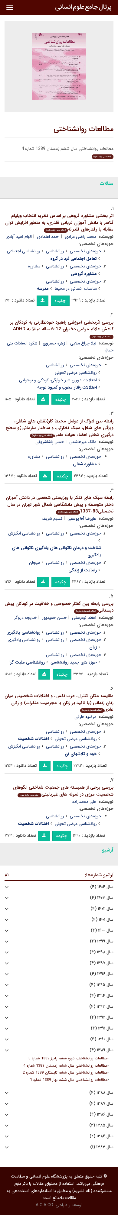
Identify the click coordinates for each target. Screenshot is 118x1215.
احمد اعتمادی (48, 236)
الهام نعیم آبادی (18, 236)
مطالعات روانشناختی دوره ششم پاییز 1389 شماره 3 (67, 1058)
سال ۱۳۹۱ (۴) (102, 1028)
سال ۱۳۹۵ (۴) (101, 985)
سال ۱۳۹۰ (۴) (101, 1039)
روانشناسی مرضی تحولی (76, 372)
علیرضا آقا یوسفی (81, 518)
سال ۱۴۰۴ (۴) (101, 887)
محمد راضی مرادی (80, 236)
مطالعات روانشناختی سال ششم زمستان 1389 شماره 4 (65, 1066)
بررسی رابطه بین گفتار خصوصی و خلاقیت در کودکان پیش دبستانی (59, 607)
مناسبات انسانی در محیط (75, 288)
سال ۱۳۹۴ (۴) (101, 996)
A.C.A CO (44, 1205)
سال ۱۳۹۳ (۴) (101, 1006)
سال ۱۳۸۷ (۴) (101, 1103)
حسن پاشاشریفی (49, 441)
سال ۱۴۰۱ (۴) (102, 919)
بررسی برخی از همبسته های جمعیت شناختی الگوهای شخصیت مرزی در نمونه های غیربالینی (63, 791)
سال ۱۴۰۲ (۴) (101, 909)
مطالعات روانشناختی (83, 129)
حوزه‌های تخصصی (85, 251)
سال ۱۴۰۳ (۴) (101, 898)
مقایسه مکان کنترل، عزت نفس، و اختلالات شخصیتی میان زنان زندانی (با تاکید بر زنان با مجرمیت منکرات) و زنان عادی (59, 702)
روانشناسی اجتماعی (23, 251)
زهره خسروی (54, 343)
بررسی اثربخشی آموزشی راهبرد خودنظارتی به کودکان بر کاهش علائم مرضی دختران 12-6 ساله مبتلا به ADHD (61, 328)
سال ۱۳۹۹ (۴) (101, 941)
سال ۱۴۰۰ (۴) (102, 930)
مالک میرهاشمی (82, 441)
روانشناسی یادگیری (24, 639)
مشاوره (34, 266)
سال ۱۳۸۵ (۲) (101, 1125)
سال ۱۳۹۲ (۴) (101, 1017)
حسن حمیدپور (54, 617)
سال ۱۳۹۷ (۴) (101, 963)
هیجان (34, 562)
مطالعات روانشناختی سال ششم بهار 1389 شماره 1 (68, 1080)
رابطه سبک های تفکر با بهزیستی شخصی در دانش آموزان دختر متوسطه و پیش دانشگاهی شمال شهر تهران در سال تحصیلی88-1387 (59, 504)
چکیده (60, 300)
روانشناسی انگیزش (24, 533)
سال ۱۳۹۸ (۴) (101, 952)
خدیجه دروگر (25, 617)
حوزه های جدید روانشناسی (74, 662)
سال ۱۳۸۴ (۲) (101, 1136)
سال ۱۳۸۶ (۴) (101, 1114)
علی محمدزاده (84, 801)
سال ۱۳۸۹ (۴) (101, 1050)
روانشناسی (55, 251)
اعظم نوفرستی (84, 617)
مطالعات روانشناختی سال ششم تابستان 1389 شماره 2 (65, 1073)
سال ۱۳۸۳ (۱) (101, 1147)
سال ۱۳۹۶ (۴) (101, 974)
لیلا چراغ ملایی (83, 343)
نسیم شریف (52, 518)
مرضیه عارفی (85, 716)
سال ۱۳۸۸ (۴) (101, 1093)
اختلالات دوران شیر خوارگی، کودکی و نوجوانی (58, 380)
